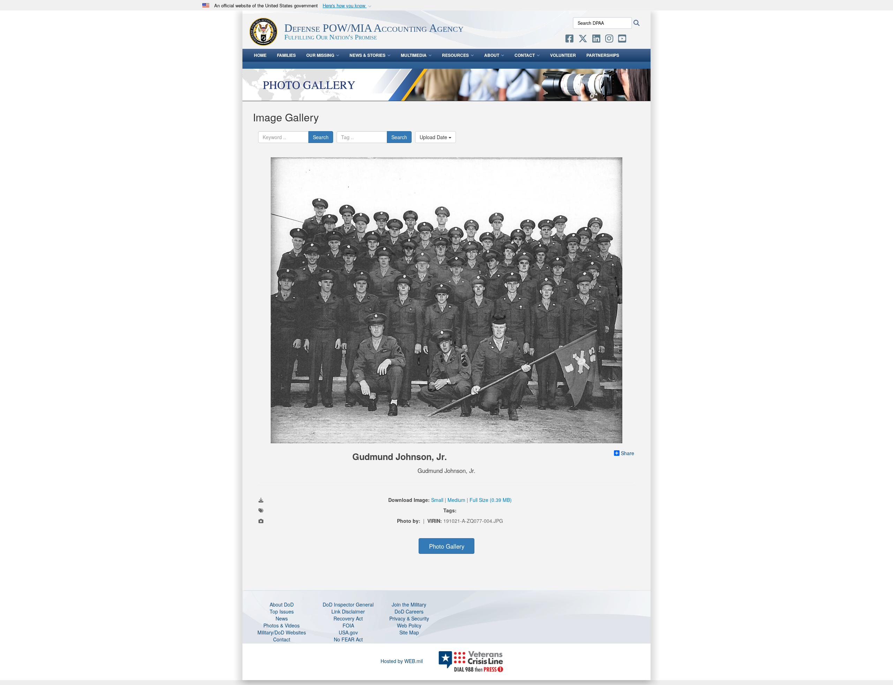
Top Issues (282, 611)
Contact (525, 55)
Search (321, 137)
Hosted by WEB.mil (402, 660)
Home (260, 55)
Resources (455, 55)
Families (286, 55)
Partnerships (602, 55)
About (491, 55)
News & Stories (367, 55)
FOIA (348, 625)
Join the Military (409, 604)
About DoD (282, 604)
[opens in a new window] (569, 39)
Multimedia (414, 55)
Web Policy (409, 625)
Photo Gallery (446, 546)
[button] (348, 5)
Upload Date (434, 137)
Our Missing (320, 55)
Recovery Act (348, 618)
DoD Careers (409, 611)
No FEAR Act (348, 639)
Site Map (409, 632)
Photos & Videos (281, 625)
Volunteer (563, 55)
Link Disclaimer (348, 611)
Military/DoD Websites (281, 632)
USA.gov (348, 632)
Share (627, 453)
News (282, 618)
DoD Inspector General (348, 604)
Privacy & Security (409, 618)
